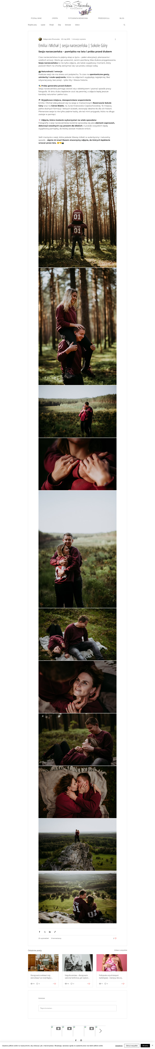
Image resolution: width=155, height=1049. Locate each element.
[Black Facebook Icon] (76, 1040)
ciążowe (43, 25)
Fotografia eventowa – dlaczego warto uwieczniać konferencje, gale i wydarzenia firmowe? (77, 976)
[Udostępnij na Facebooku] (39, 932)
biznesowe (68, 25)
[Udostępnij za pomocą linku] (55, 932)
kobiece (77, 25)
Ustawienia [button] (119, 1046)
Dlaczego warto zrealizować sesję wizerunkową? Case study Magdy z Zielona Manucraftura (41, 976)
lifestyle (51, 25)
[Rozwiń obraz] (77, 208)
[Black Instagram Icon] (81, 1040)
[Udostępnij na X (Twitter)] (45, 932)
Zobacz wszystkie (120, 950)
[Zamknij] (152, 1045)
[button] (55, 18)
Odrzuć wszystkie (132, 1046)
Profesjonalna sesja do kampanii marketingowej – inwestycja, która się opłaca (110, 976)
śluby (59, 25)
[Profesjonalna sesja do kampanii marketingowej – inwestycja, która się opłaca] (111, 962)
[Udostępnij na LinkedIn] (50, 932)
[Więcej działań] (115, 39)
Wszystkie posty (32, 25)
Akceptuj (145, 1046)
